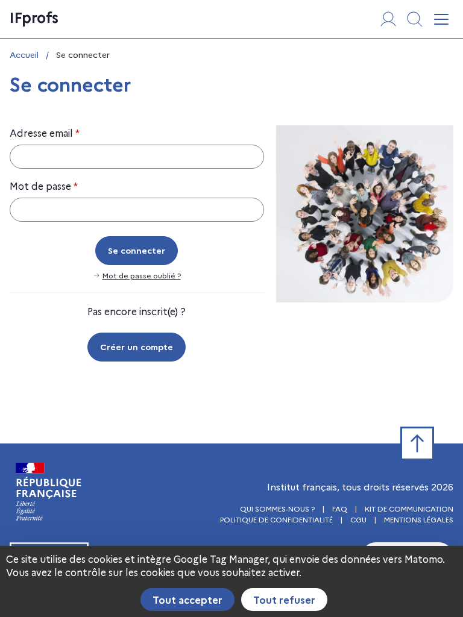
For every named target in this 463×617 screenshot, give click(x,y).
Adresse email (45, 132)
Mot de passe (44, 185)
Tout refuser (284, 599)
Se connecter (136, 250)
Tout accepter (187, 599)
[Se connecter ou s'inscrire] (388, 19)
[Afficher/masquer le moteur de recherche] (415, 19)
